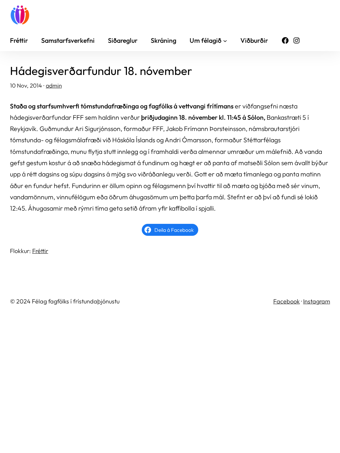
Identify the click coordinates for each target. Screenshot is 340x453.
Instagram (316, 301)
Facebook (286, 301)
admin (54, 85)
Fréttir (40, 251)
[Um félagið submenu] (225, 40)
